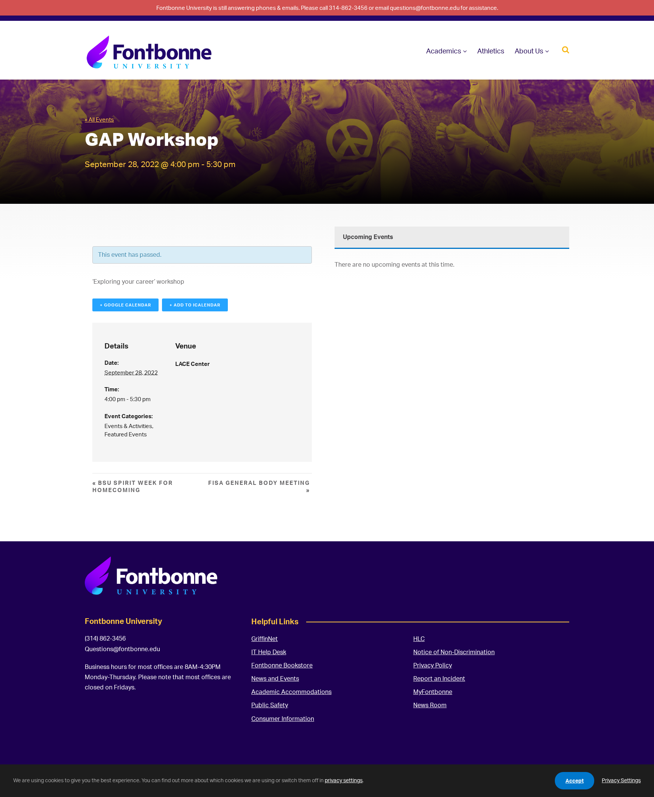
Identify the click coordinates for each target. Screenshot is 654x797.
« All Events (99, 119)
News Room (430, 705)
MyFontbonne (432, 691)
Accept (574, 780)
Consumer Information (282, 718)
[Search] (565, 49)
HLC (419, 638)
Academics (443, 51)
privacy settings (344, 780)
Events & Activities (128, 426)
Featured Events (125, 434)
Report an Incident (439, 678)
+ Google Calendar (125, 305)
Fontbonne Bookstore (282, 665)
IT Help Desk (268, 652)
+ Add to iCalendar (195, 305)
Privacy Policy (432, 665)
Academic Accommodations (291, 691)
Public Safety (269, 705)
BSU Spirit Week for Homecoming (132, 486)
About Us (529, 51)
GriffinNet (264, 638)
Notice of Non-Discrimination (454, 652)
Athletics (490, 51)
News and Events (275, 678)
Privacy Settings (621, 780)
